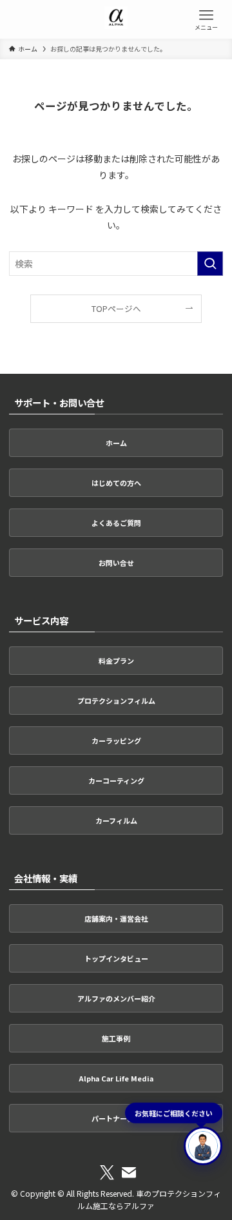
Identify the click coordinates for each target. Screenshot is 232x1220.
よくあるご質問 (116, 523)
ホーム (116, 443)
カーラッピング (116, 740)
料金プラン (116, 660)
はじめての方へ (116, 483)
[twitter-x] (107, 1173)
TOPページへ (116, 308)
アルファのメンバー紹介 (116, 998)
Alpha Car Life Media (116, 1078)
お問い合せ (116, 562)
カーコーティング (116, 780)
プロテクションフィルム (116, 700)
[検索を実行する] (210, 263)
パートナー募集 (116, 1118)
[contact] (129, 1173)
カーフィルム (116, 820)
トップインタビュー (116, 958)
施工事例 (116, 1038)
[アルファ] (116, 19)
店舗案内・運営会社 (116, 918)
